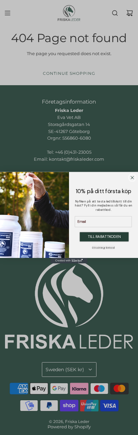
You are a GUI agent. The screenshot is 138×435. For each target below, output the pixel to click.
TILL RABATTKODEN (104, 236)
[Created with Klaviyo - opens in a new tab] (69, 260)
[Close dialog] (132, 177)
